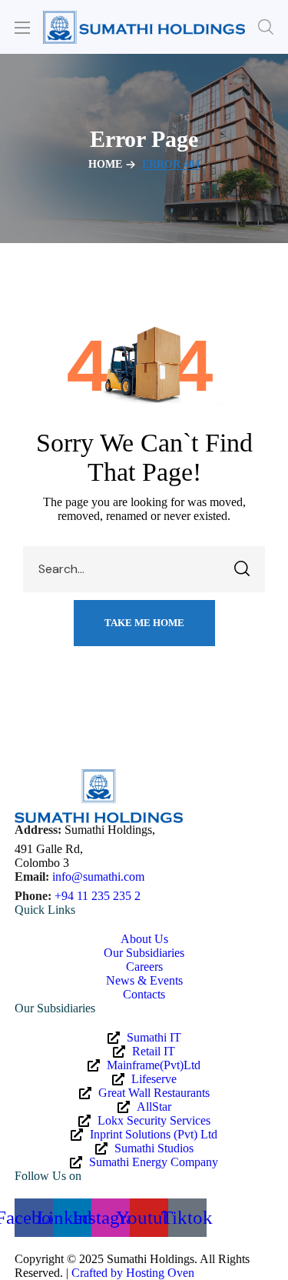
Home (105, 164)
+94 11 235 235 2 (98, 895)
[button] (265, 27)
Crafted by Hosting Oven (132, 1272)
